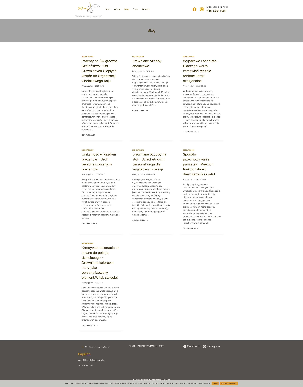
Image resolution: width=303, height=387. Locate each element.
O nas (135, 9)
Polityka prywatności (147, 346)
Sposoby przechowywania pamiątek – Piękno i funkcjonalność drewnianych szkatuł (199, 164)
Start (107, 9)
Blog (126, 9)
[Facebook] (194, 9)
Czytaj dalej (89, 135)
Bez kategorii (87, 57)
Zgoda (215, 383)
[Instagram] (201, 9)
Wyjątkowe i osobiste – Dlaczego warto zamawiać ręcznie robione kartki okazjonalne (201, 71)
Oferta (117, 9)
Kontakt (145, 9)
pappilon (89, 86)
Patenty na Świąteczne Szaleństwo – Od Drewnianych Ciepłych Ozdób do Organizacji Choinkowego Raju (100, 71)
